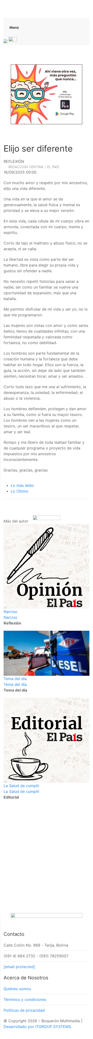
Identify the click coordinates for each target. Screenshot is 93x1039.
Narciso (10, 611)
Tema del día (15, 678)
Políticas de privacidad (24, 1010)
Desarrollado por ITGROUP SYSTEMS (37, 1026)
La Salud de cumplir (21, 785)
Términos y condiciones (25, 999)
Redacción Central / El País (33, 167)
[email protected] (19, 966)
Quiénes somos (17, 988)
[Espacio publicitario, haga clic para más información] (46, 93)
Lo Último (19, 491)
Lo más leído (22, 485)
